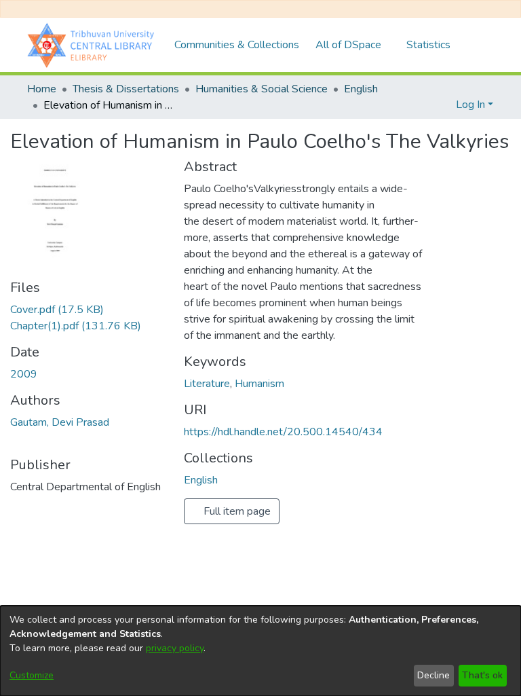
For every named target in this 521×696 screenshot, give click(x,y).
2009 (23, 374)
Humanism (259, 383)
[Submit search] (423, 104)
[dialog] (260, 651)
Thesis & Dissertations (126, 88)
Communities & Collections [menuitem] (236, 44)
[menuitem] (353, 45)
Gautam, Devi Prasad (59, 422)
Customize (31, 675)
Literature (207, 383)
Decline (433, 675)
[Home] (93, 45)
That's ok (482, 675)
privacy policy (175, 648)
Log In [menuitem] (470, 104)
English (361, 88)
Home (41, 88)
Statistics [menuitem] (428, 44)
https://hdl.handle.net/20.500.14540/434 (283, 431)
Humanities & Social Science (261, 88)
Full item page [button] (236, 511)
